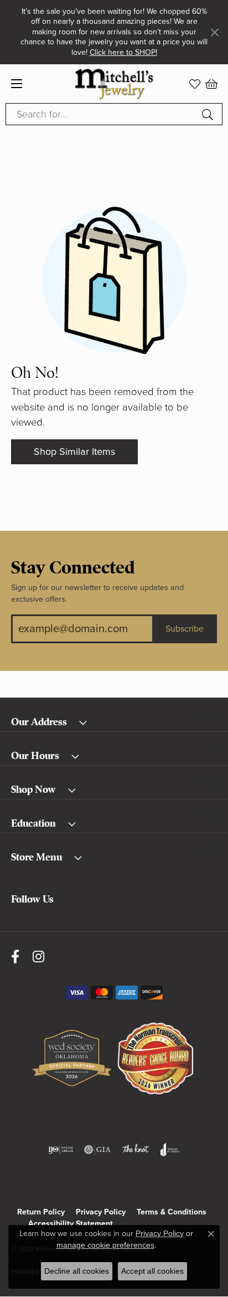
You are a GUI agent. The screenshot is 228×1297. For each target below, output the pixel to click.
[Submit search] (209, 114)
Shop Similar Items (74, 451)
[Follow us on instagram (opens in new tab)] (38, 956)
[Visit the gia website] (97, 1149)
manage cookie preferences (105, 1244)
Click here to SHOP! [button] (123, 52)
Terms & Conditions (171, 1212)
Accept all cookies (152, 1271)
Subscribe (184, 628)
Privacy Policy (101, 1212)
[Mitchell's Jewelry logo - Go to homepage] (114, 84)
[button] (194, 84)
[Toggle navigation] (17, 83)
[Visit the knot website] (135, 1149)
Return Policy (41, 1212)
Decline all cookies (76, 1271)
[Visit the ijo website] (60, 1149)
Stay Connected (73, 567)
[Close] (214, 32)
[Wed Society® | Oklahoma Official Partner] (72, 1058)
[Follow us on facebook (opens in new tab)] (15, 956)
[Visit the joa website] (170, 1149)
